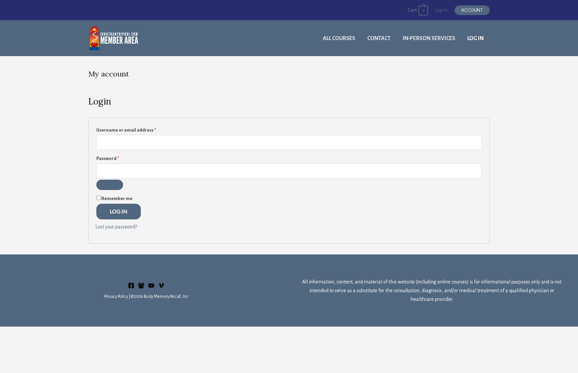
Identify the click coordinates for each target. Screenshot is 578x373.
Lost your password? (116, 226)
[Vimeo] (161, 286)
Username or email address (136, 130)
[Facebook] (131, 286)
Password (117, 158)
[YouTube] (151, 286)
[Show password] (109, 185)
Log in (118, 211)
